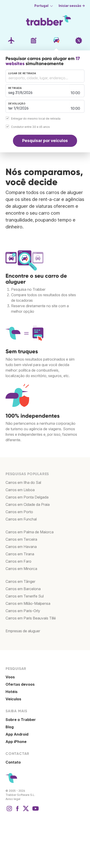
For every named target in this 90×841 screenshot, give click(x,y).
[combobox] (45, 76)
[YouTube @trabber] (34, 810)
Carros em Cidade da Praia (28, 504)
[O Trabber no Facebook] (17, 810)
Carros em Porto (19, 512)
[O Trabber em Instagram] (9, 810)
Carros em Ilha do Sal (23, 482)
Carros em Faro (18, 561)
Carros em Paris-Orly (23, 610)
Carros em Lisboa (20, 490)
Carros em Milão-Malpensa (28, 603)
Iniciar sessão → (72, 6)
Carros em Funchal (21, 519)
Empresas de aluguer (23, 631)
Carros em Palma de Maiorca (30, 532)
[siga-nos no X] (26, 810)
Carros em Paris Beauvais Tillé (31, 618)
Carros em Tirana (20, 554)
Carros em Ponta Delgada (27, 497)
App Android (17, 734)
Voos (10, 677)
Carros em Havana (21, 546)
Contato (13, 762)
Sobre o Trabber (21, 719)
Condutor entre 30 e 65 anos (30, 127)
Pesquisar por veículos (45, 140)
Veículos (13, 699)
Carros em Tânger (20, 581)
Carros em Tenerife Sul (25, 596)
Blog (10, 727)
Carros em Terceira (21, 539)
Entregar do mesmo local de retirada (35, 118)
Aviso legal (13, 799)
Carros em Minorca (21, 568)
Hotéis (12, 691)
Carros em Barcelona (23, 588)
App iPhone (16, 741)
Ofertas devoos (20, 684)
